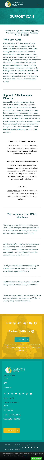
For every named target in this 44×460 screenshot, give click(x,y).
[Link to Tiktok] (27, 393)
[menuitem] (38, 4)
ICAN (5, 383)
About (5, 379)
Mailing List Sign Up (19, 323)
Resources (7, 387)
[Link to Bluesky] (31, 393)
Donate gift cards (13, 191)
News (5, 406)
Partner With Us (19, 331)
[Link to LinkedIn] (19, 393)
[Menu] (38, 4)
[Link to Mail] (23, 393)
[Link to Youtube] (16, 393)
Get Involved (8, 410)
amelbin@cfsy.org (18, 129)
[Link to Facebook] (15, 447)
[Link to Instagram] (12, 393)
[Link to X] (8, 393)
